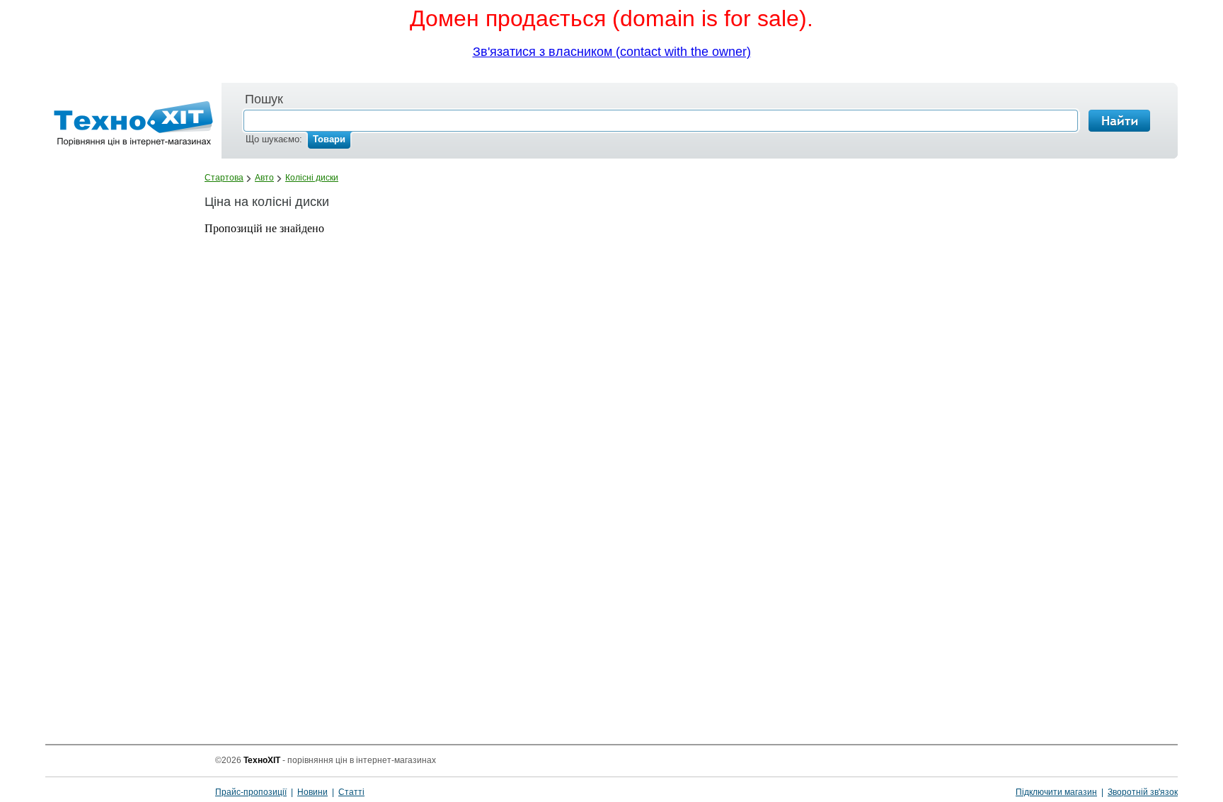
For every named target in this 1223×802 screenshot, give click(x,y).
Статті (351, 792)
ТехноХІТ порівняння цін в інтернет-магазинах (125, 777)
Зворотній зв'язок (1143, 792)
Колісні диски (311, 178)
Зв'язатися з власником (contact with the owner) (612, 52)
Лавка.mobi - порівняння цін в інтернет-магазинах (129, 126)
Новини (312, 792)
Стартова (224, 178)
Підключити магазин (1056, 792)
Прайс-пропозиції (251, 792)
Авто (264, 178)
